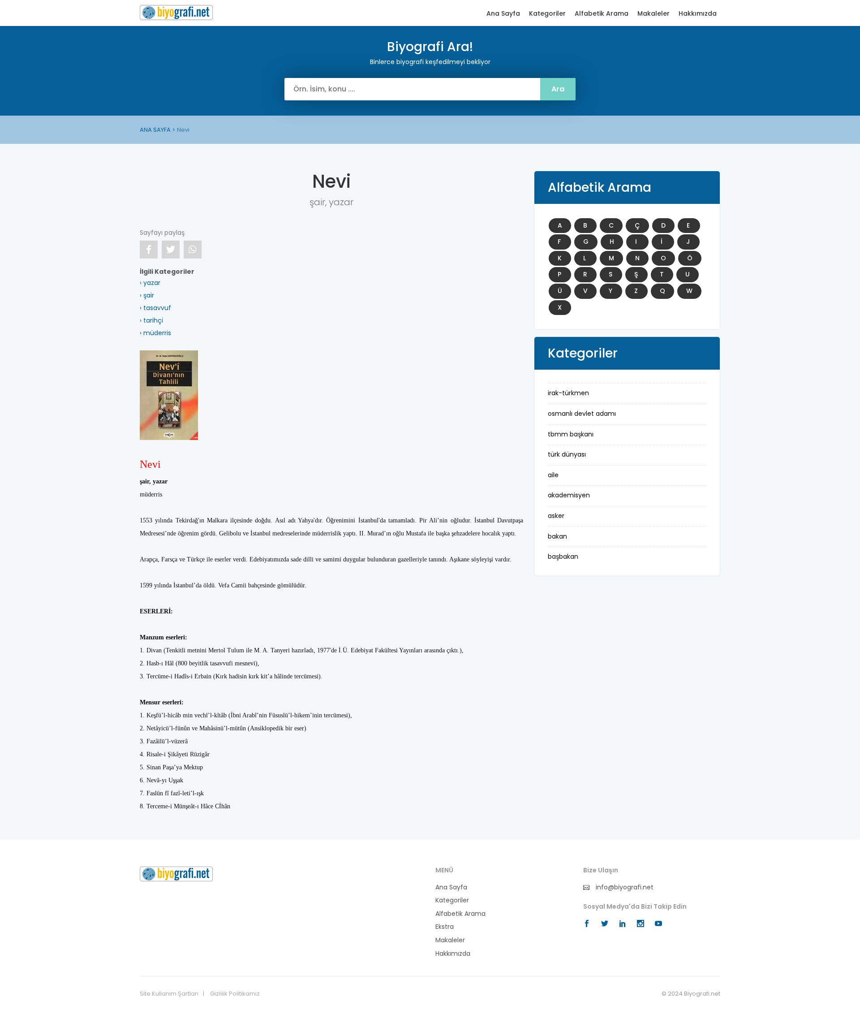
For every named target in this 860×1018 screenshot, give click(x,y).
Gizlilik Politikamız (235, 994)
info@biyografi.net (624, 887)
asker (556, 515)
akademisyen (569, 495)
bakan (557, 536)
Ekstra (444, 927)
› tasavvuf (155, 307)
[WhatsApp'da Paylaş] (193, 250)
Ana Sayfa (503, 13)
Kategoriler (547, 13)
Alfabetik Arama (601, 13)
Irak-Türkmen (568, 392)
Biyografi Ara (176, 12)
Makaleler (653, 13)
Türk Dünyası (567, 454)
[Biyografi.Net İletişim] (176, 873)
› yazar (150, 282)
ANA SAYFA (155, 129)
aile (553, 474)
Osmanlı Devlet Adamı (582, 413)
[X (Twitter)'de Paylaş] (171, 250)
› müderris (155, 332)
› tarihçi (151, 320)
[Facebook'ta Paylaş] (149, 250)
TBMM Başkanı (570, 434)
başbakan (563, 556)
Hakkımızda (698, 13)
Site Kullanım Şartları (169, 994)
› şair (147, 295)
